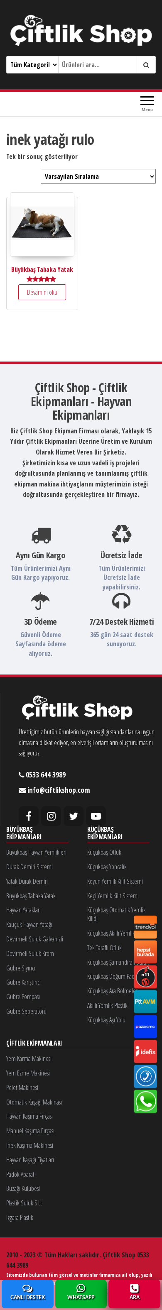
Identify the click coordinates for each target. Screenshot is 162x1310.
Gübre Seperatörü (26, 1011)
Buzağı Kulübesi (23, 1188)
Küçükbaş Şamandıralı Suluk (118, 962)
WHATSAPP (80, 1297)
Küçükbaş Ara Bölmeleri (113, 990)
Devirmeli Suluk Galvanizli (34, 938)
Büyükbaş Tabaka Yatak (31, 895)
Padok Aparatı (21, 1174)
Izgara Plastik (19, 1217)
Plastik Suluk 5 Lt (24, 1202)
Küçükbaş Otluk (104, 852)
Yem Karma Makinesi (29, 1058)
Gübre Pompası (23, 996)
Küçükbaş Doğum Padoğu (115, 976)
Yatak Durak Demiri (27, 881)
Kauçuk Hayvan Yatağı (29, 924)
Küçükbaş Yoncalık (107, 866)
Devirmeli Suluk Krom (30, 953)
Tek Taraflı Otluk (104, 947)
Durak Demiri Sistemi (29, 866)
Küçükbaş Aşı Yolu (106, 1019)
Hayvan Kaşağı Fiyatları (30, 1159)
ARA (135, 1297)
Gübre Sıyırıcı (20, 968)
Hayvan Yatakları (23, 909)
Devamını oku (42, 292)
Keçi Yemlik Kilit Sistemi (113, 895)
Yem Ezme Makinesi (28, 1073)
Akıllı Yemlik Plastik (107, 1005)
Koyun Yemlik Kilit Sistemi (115, 881)
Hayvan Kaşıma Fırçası (29, 1116)
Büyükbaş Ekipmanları (24, 833)
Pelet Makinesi (22, 1087)
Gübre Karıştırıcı (23, 982)
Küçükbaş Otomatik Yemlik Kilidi (116, 914)
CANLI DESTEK (27, 1297)
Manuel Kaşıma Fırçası (30, 1130)
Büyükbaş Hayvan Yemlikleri (36, 852)
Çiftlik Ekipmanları (34, 1043)
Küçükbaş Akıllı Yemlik (111, 933)
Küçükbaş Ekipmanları (105, 833)
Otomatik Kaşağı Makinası (34, 1102)
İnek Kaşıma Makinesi (29, 1145)
